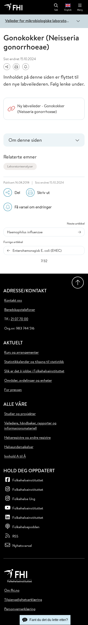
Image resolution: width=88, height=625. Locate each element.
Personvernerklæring (19, 609)
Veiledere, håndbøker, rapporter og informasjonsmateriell (30, 425)
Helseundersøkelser (18, 446)
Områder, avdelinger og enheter (28, 380)
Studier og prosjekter (20, 413)
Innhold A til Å (15, 456)
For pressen (13, 389)
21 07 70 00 (19, 319)
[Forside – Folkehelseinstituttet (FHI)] (13, 7)
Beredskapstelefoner (19, 309)
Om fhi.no (11, 590)
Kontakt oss (13, 300)
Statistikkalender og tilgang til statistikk (34, 361)
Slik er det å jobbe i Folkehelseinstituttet (34, 371)
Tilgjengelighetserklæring (23, 599)
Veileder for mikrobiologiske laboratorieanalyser (38, 20)
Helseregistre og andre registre (27, 437)
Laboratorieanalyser (20, 166)
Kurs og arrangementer (21, 352)
